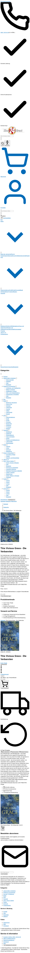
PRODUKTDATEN (24, 752)
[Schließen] (1, 374)
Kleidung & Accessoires (9, 386)
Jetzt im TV (3, 332)
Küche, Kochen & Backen (12, 463)
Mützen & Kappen (10, 389)
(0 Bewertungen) (5, 674)
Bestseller (15, 367)
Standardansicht (11, 499)
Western (15, 292)
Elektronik (8, 326)
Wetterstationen (15, 326)
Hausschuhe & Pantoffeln (12, 394)
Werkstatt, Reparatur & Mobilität (14, 471)
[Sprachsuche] (1, 138)
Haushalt (5, 430)
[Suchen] (1, 139)
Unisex (9, 367)
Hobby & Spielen (10, 472)
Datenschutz (6, 922)
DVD (4, 415)
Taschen (8, 446)
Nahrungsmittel (10, 380)
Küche (5, 327)
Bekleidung (9, 451)
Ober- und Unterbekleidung (13, 393)
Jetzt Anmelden (4, 873)
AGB (4, 924)
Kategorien (8, 501)
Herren (6, 367)
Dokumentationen (5, 290)
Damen (2, 367)
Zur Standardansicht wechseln (10, 945)
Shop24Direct (4, 499)
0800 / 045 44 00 (5, 32)
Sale (12, 367)
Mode (4, 445)
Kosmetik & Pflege (10, 454)
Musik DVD (9, 423)
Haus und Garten (10, 436)
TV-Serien (10, 292)
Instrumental (23, 256)
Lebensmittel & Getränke (9, 378)
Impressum (6, 926)
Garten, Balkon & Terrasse (12, 475)
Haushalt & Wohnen (11, 469)
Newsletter (6, 915)
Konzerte (17, 290)
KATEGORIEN (7, 218)
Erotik (10, 290)
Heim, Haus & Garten (8, 461)
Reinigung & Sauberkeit (12, 467)
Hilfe (4, 913)
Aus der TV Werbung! (8, 894)
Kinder (13, 290)
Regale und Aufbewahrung (7, 328)
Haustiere (8, 477)
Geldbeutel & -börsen (11, 391)
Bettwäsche (3, 326)
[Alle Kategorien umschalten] (2, 218)
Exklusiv (5, 376)
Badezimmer (9, 474)
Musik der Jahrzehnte (6, 254)
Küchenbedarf (17, 329)
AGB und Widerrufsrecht (9, 938)
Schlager (5, 256)
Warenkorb (14, 501)
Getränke (8, 381)
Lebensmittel (11, 329)
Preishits (3, 331)
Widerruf (5, 916)
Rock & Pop (9, 404)
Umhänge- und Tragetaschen (13, 388)
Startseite (3, 501)
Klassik (28, 256)
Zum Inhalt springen (5, 1)
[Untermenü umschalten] (1, 252)
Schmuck (8, 449)
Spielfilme (5, 292)
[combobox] (7, 136)
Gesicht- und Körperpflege (12, 458)
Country (15, 256)
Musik (4, 401)
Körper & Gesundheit (8, 453)
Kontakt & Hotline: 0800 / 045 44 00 (12, 937)
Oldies (18, 256)
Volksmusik (10, 256)
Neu (2, 220)
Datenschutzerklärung (8, 940)
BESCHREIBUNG (5, 752)
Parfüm (8, 456)
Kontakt (5, 911)
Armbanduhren (7, 905)
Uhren (7, 448)
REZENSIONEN (15, 752)
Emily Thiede (4, 663)
